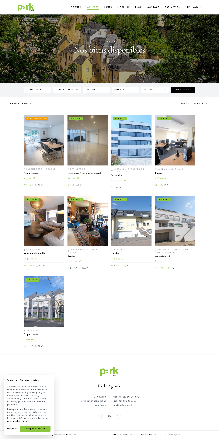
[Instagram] (118, 416)
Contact (153, 7)
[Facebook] (101, 416)
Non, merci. (12, 428)
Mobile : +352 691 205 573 (126, 396)
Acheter (93, 7)
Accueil (76, 7)
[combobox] (37, 90)
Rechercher (183, 90)
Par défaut (199, 103)
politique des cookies (18, 421)
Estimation (172, 7)
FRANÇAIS (192, 7)
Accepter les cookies (35, 428)
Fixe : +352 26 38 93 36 (124, 401)
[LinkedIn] (109, 416)
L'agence (124, 7)
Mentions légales (172, 435)
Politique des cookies (150, 435)
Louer (108, 7)
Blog (138, 7)
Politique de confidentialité (123, 435)
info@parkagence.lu (123, 405)
